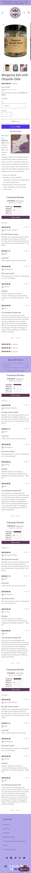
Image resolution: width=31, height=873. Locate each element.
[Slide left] (1, 68)
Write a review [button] (15, 217)
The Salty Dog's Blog (9, 849)
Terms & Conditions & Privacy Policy (14, 841)
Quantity (4, 110)
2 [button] (14, 338)
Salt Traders (13, 872)
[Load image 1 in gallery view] (7, 67)
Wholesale (6, 833)
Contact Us (6, 824)
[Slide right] (29, 68)
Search (5, 845)
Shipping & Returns (9, 837)
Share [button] (5, 98)
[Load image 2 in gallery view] (15, 67)
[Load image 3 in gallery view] (23, 67)
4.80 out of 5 (20, 201)
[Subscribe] (26, 365)
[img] (6, 227)
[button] (2, 12)
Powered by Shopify (20, 872)
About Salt (6, 829)
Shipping (4, 89)
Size (3, 102)
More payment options (15, 131)
